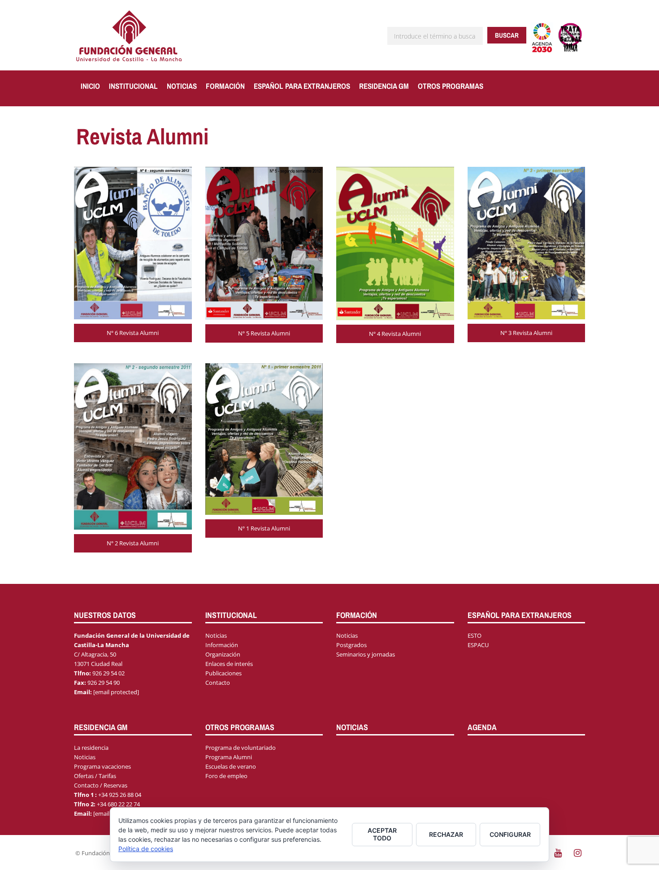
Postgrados (351, 645)
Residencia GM (384, 86)
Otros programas (450, 86)
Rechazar (446, 834)
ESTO (474, 635)
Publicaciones (223, 673)
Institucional (133, 86)
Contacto (217, 683)
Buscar (507, 35)
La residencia (91, 748)
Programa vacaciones (102, 766)
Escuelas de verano (230, 766)
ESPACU (478, 645)
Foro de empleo (226, 776)
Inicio (90, 86)
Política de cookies (145, 849)
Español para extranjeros (302, 86)
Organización (222, 654)
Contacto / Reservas (100, 785)
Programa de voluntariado (240, 748)
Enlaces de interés (229, 664)
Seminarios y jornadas (365, 654)
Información (221, 645)
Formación (225, 86)
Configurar (510, 834)
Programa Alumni (228, 757)
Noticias (182, 86)
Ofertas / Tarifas (95, 776)
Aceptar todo (382, 834)
